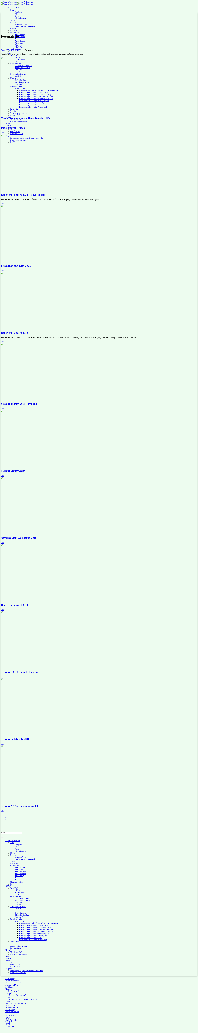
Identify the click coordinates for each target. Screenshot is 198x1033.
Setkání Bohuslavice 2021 (16, 265)
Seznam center (20, 921)
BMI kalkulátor (20, 913)
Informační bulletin (21, 857)
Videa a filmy (15, 964)
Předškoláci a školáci (22, 900)
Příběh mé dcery (20, 872)
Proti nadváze (20, 917)
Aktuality (9, 956)
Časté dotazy (14, 942)
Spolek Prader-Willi (13, 841)
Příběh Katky (19, 878)
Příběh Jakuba (20, 870)
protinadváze (10, 1026)
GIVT (12, 975)
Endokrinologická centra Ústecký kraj (33, 940)
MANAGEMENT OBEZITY (17, 1003)
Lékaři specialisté (16, 919)
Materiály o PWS (16, 952)
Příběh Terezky (20, 874)
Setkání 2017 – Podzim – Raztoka (20, 806)
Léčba (17, 894)
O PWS (8, 886)
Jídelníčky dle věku (22, 915)
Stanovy (18, 849)
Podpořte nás (10, 969)
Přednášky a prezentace (18, 954)
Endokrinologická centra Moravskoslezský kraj (36, 931)
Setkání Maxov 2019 (13, 470)
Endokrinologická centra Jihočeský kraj (33, 925)
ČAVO (12, 884)
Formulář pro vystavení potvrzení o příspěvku (26, 971)
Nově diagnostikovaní (18, 907)
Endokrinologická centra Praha (30, 938)
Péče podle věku (16, 896)
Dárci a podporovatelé (18, 973)
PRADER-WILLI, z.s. (15, 50)
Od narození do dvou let (23, 898)
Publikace (9, 987)
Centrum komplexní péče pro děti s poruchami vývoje (38, 923)
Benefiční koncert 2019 (14, 332)
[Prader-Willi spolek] (17, 2)
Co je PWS (14, 888)
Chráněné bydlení (16, 882)
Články (12, 962)
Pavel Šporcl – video (13, 127)
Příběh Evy (19, 880)
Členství (13, 853)
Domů (3, 50)
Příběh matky (19, 876)
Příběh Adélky (20, 867)
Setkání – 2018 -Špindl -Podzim (19, 671)
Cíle (16, 847)
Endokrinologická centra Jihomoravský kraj (35, 927)
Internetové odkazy (17, 967)
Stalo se (13, 861)
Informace (13, 855)
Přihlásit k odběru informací (25, 859)
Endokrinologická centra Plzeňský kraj (33, 936)
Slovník (13, 944)
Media (8, 960)
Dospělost (18, 905)
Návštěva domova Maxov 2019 (19, 537)
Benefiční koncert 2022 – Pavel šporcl (23, 194)
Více (2, 123)
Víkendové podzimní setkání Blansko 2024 (25, 117)
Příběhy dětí (14, 865)
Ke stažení (9, 950)
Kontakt (8, 958)
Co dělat (18, 909)
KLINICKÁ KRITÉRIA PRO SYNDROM (22, 999)
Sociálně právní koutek (18, 946)
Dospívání (18, 903)
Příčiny (17, 890)
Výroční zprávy (20, 851)
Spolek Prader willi (12, 991)
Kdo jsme (18, 845)
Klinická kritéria (20, 892)
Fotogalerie (14, 863)
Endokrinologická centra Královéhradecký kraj (36, 929)
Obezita (13, 911)
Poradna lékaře (15, 948)
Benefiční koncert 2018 (14, 604)
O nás (12, 843)
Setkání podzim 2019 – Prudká (19, 403)
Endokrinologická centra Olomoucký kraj (34, 934)
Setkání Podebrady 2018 (15, 739)
